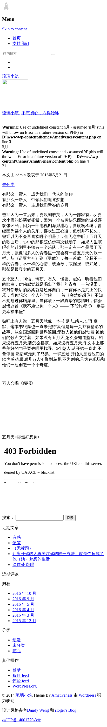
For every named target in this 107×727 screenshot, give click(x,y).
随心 (16, 651)
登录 (16, 670)
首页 (16, 38)
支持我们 (20, 43)
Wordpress (87, 695)
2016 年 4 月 (23, 610)
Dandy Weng (38, 710)
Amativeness (61, 695)
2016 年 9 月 (23, 599)
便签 (16, 543)
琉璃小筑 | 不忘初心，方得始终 (30, 113)
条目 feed (20, 675)
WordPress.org (24, 686)
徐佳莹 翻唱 (23, 564)
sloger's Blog (65, 710)
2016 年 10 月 (24, 593)
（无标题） (22, 548)
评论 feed (20, 681)
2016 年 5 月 (23, 604)
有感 (16, 537)
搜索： (8, 517)
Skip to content (14, 29)
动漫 (16, 640)
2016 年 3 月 (23, 615)
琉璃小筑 (10, 76)
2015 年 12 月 (24, 620)
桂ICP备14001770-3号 (21, 720)
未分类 (8, 184)
